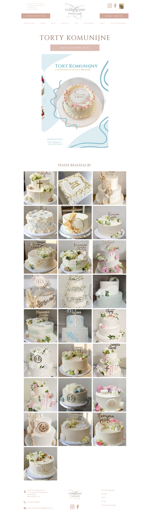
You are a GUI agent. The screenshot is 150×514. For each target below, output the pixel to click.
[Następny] (105, 101)
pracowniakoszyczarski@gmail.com (39, 508)
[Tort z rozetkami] (80, 144)
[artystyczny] (87, 144)
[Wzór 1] (67, 144)
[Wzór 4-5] (75, 144)
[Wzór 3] (72, 144)
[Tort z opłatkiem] (64, 144)
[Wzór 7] (77, 144)
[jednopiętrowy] (82, 144)
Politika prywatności (108, 505)
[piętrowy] (85, 144)
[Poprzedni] (45, 101)
